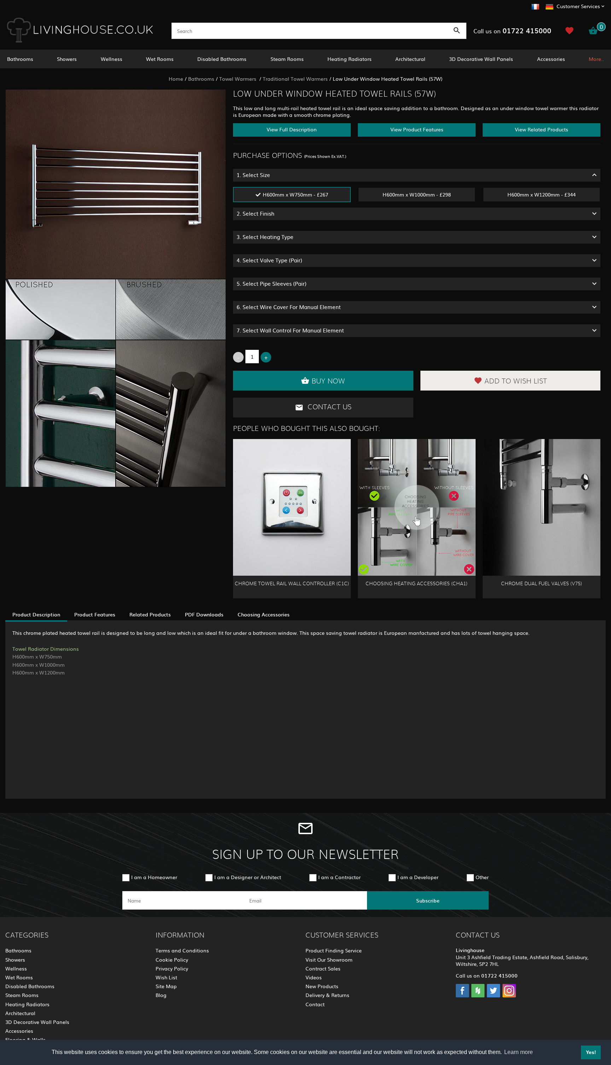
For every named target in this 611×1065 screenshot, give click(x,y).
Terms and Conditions (182, 950)
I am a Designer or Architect (247, 877)
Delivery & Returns (327, 994)
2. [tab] (255, 213)
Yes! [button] (591, 1052)
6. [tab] (289, 307)
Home (176, 78)
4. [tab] (269, 260)
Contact (315, 1004)
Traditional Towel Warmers (295, 78)
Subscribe (428, 900)
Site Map (166, 986)
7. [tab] (290, 330)
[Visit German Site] (549, 5)
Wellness (111, 58)
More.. (596, 58)
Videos (314, 977)
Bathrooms (20, 58)
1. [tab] (253, 175)
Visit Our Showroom (329, 959)
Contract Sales (323, 968)
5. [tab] (272, 283)
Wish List (166, 977)
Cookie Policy (172, 959)
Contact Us (328, 407)
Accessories (551, 58)
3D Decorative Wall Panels (481, 58)
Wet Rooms (160, 58)
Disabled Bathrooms (221, 58)
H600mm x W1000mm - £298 (417, 194)
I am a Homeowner (154, 877)
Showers (67, 58)
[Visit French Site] (535, 5)
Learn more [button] (518, 1052)
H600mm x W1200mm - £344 (541, 194)
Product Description (36, 614)
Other (482, 877)
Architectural (410, 58)
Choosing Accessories (264, 614)
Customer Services (578, 6)
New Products (322, 986)
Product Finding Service (334, 950)
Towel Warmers (238, 78)
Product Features (94, 614)
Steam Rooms (287, 58)
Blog (161, 994)
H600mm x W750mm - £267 (295, 194)
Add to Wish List (515, 381)
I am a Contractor (339, 877)
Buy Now (328, 381)
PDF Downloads (204, 614)
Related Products (150, 614)
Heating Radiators (349, 58)
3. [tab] (265, 237)
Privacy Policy (172, 968)
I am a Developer (417, 877)
